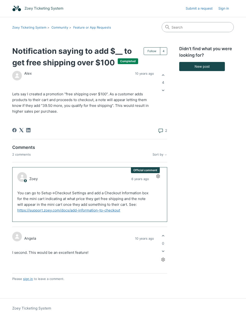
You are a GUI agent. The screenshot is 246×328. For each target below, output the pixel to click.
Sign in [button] (223, 8)
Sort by (158, 154)
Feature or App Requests (92, 27)
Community (59, 27)
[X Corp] (21, 130)
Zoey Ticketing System (29, 27)
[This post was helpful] (163, 75)
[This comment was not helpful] (163, 251)
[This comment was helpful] (163, 236)
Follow (152, 51)
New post (202, 66)
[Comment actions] (158, 176)
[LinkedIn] (28, 130)
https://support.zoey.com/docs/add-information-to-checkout (68, 210)
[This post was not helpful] (163, 90)
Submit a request (199, 8)
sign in (28, 279)
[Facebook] (14, 130)
